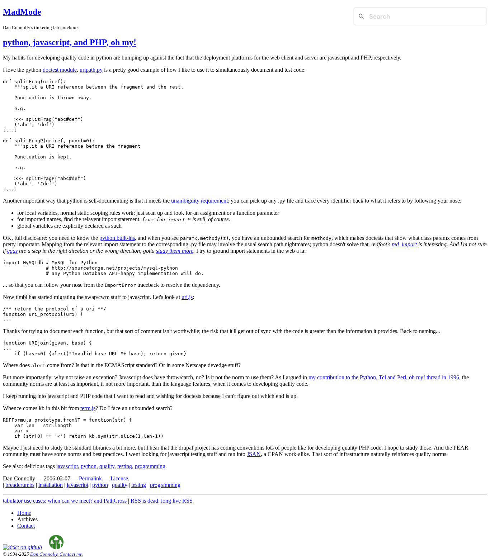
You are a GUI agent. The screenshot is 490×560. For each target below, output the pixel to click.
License (119, 478)
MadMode (22, 11)
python (88, 466)
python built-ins (117, 238)
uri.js (187, 297)
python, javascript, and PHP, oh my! (69, 42)
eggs (12, 251)
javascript (67, 466)
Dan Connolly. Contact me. (56, 554)
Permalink (90, 478)
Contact (26, 526)
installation (50, 485)
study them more (174, 251)
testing (124, 466)
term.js (87, 408)
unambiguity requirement (199, 201)
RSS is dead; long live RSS (162, 501)
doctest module (60, 70)
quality (106, 466)
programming (150, 466)
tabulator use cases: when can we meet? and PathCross (65, 501)
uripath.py (91, 70)
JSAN (254, 454)
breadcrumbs (19, 485)
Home (24, 513)
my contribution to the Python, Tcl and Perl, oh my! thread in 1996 (383, 377)
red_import (405, 244)
